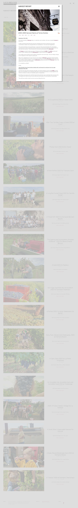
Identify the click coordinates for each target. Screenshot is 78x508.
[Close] (59, 6)
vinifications (37, 60)
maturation (51, 49)
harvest (56, 40)
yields (51, 51)
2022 (34, 35)
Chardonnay (35, 52)
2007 (31, 35)
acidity (46, 51)
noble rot (50, 52)
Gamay (21, 51)
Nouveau (49, 58)
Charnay (29, 40)
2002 (20, 35)
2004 (26, 35)
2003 (23, 35)
